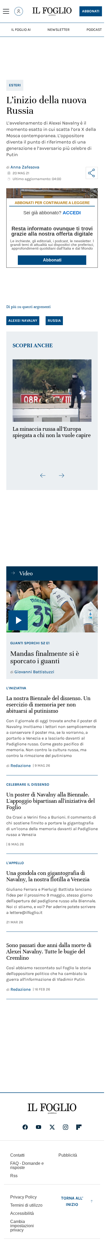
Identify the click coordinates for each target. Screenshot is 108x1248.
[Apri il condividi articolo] (92, 173)
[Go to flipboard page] (79, 1124)
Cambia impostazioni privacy (22, 1222)
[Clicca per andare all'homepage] (52, 1105)
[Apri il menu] (6, 11)
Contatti (17, 1152)
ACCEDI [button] (72, 212)
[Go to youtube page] (38, 1124)
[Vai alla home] (52, 11)
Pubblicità (67, 1152)
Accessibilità (22, 1210)
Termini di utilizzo (26, 1202)
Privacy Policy (23, 1194)
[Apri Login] (18, 11)
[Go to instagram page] (65, 1124)
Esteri (15, 85)
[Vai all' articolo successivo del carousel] (61, 473)
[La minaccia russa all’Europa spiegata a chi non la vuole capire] (52, 389)
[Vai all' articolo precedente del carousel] (43, 473)
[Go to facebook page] (25, 1124)
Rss (14, 1172)
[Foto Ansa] (52, 603)
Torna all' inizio (72, 1198)
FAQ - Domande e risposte (27, 1162)
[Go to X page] (52, 1124)
